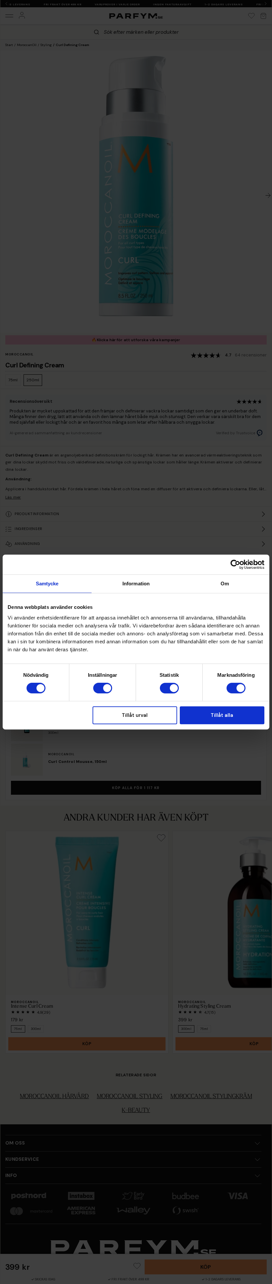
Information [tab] (136, 583)
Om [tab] (225, 583)
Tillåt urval (135, 715)
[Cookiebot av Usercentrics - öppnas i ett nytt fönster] (235, 564)
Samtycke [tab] (47, 583)
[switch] (102, 688)
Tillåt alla (222, 715)
